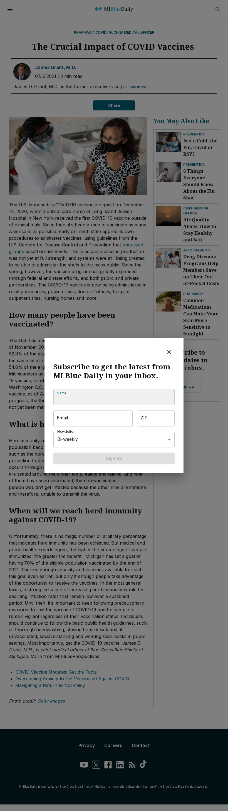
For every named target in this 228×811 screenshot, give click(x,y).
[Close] (169, 352)
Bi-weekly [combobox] (67, 439)
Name (61, 393)
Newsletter (66, 431)
